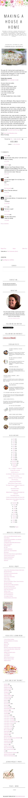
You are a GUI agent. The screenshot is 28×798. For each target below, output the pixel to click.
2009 (13, 457)
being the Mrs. (7, 685)
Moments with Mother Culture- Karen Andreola (13, 581)
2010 (14, 455)
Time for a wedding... (15, 476)
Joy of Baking (7, 654)
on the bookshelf (7, 742)
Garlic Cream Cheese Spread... (16, 414)
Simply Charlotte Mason (9, 557)
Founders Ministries (8, 549)
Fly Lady (6, 547)
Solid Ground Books (8, 558)
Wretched (6, 560)
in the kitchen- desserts (9, 720)
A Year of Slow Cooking (9, 639)
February (14, 516)
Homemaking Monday (8, 708)
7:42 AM (6, 220)
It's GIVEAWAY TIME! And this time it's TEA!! (13, 392)
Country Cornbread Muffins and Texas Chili (15, 497)
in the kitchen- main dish (9, 723)
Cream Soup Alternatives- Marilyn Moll (12, 649)
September (14, 503)
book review (6, 690)
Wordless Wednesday (8, 754)
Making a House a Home (14, 21)
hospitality (6, 713)
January (14, 517)
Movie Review (7, 736)
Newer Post (3, 248)
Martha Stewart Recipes (9, 657)
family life (6, 700)
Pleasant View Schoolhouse (10, 588)
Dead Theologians (8, 544)
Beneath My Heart (8, 571)
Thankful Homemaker (8, 592)
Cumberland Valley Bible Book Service (12, 542)
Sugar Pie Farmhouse (8, 589)
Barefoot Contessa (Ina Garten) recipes (12, 647)
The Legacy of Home (8, 596)
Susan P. (6, 164)
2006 (13, 522)
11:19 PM (6, 203)
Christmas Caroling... (14, 366)
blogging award (7, 687)
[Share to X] (14, 141)
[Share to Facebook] (15, 141)
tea (4, 751)
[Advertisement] (14, 236)
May (14, 510)
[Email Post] (22, 139)
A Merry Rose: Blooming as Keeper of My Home (14, 570)
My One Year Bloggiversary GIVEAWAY (12, 737)
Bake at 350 (6, 644)
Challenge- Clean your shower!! (15, 477)
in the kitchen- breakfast (9, 718)
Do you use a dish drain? (15, 405)
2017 (14, 442)
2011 (14, 454)
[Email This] (11, 141)
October (14, 465)
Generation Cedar (8, 575)
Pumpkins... (15, 466)
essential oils (6, 698)
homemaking (6, 706)
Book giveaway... (15, 490)
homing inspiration (8, 711)
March (14, 514)
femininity (6, 702)
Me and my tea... (15, 479)
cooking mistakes (7, 697)
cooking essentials (8, 695)
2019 (14, 439)
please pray (6, 744)
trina (5, 177)
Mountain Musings (8, 583)
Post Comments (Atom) (12, 251)
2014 (14, 448)
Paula (5, 206)
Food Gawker (7, 650)
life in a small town (8, 729)
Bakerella (6, 645)
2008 (13, 459)
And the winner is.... (15, 472)
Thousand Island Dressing (13, 130)
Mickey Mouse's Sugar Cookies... (15, 483)
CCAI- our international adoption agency (12, 536)
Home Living (6, 578)
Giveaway (6, 705)
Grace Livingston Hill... (9, 399)
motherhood (6, 734)
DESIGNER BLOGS (20, 796)
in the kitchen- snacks (8, 726)
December (14, 461)
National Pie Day (7, 739)
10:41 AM (6, 211)
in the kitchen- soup (8, 728)
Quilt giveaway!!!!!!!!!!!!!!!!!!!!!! (15, 481)
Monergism (6, 552)
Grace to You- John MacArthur (10, 550)
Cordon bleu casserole (15, 470)
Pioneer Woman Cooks (9, 658)
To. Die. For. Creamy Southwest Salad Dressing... (16, 384)
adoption (6, 684)
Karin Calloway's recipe (12, 79)
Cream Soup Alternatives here (10, 133)
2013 (14, 450)
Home (14, 248)
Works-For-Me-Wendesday (9, 755)
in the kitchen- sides (8, 724)
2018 (14, 441)
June (15, 508)
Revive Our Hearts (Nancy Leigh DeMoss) (13, 554)
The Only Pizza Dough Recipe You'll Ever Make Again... (16, 423)
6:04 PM (6, 192)
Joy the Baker (7, 655)
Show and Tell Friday (8, 747)
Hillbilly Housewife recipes (9, 652)
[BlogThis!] (12, 141)
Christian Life (7, 692)
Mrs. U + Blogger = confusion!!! (15, 468)
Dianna (5, 155)
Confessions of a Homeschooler (11, 573)
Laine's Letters (7, 579)
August (14, 504)
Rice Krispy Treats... (15, 488)
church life (6, 693)
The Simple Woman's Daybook (10, 752)
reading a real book (8, 746)
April (14, 512)
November (14, 463)
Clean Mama (6, 537)
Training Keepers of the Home (10, 597)
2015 (14, 446)
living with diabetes (8, 733)
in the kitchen (16, 144)
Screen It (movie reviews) (9, 555)
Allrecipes (6, 642)
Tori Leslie (6, 214)
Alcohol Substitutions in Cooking (11, 641)
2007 (13, 520)
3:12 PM (6, 161)
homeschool (6, 710)
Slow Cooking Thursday (9, 749)
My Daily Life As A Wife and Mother (11, 584)
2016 (14, 444)
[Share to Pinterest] (17, 141)
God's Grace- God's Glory (9, 576)
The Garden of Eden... (15, 495)
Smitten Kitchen (7, 660)
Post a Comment (4, 223)
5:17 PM (6, 184)
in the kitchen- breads (8, 716)
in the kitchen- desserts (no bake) (11, 721)
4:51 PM (6, 173)
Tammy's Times (7, 591)
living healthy (7, 731)
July (14, 506)
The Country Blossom (8, 594)
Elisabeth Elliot (7, 545)
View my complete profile (14, 318)
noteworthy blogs (7, 741)
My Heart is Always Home (9, 586)
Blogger (16, 526)
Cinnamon (6, 196)
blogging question (8, 689)
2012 (14, 452)
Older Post (24, 248)
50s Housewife (7, 188)
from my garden (7, 703)
